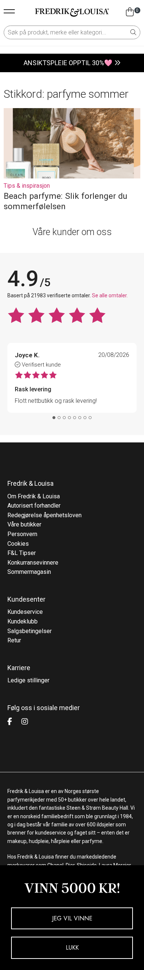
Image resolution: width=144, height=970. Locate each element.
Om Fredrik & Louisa (33, 496)
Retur (14, 640)
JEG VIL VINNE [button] (72, 918)
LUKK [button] (72, 947)
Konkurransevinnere (32, 562)
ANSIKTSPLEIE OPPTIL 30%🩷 (68, 63)
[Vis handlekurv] (130, 12)
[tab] (53, 417)
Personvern (22, 534)
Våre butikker (24, 524)
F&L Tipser (21, 552)
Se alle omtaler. (110, 295)
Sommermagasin (29, 571)
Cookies (18, 543)
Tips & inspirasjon (27, 185)
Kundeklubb (22, 621)
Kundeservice (25, 611)
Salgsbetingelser (29, 631)
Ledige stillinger (28, 680)
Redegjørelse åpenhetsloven (44, 515)
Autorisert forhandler (34, 505)
